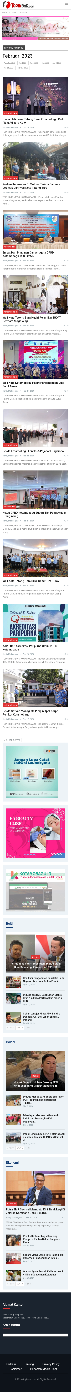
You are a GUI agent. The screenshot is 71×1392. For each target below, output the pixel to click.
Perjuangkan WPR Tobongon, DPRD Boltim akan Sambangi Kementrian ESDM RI (36, 965)
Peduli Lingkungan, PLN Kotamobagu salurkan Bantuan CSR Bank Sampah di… (44, 1137)
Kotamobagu (10, 113)
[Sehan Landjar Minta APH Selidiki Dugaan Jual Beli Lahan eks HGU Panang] (13, 1017)
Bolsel (35, 1076)
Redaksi (11, 1364)
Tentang (29, 1364)
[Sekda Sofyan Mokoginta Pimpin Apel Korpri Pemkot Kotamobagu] (35, 688)
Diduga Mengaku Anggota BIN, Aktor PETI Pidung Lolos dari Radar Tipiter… (43, 1099)
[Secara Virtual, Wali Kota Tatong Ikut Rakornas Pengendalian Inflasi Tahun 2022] (13, 1258)
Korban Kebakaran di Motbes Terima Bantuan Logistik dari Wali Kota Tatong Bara (31, 186)
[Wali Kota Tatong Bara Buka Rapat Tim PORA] (35, 558)
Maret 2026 (8, 68)
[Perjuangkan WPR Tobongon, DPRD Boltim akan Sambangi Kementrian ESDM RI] (35, 952)
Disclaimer (15, 1369)
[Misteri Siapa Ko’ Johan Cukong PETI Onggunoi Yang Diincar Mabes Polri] (35, 1071)
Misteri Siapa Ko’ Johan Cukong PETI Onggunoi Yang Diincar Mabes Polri (35, 1084)
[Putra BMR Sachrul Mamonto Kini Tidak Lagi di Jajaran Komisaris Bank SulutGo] (35, 1188)
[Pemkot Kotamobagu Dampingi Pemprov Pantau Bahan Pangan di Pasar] (13, 1240)
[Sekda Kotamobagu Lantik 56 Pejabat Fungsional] (35, 428)
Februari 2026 (22, 68)
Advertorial (9, 247)
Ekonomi (11, 1204)
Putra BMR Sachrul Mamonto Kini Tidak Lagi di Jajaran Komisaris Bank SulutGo (35, 1211)
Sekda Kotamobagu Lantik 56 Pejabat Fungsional (33, 451)
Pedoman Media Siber (43, 1369)
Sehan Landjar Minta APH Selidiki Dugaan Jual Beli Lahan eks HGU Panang (41, 1016)
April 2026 (57, 63)
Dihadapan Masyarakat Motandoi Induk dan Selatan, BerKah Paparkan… (41, 1118)
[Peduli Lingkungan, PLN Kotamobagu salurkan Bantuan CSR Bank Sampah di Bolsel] (13, 1137)
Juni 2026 (34, 63)
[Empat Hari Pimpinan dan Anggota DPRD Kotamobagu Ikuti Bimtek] (35, 229)
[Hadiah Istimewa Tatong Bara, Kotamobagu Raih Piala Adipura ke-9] (35, 96)
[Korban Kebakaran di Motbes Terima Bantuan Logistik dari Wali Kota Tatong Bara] (35, 161)
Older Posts (13, 740)
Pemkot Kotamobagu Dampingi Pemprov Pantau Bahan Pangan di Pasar (42, 1239)
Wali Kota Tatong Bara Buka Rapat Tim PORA (31, 581)
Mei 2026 (45, 63)
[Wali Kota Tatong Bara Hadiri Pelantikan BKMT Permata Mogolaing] (35, 294)
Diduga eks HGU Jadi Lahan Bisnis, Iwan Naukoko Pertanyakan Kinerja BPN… (42, 998)
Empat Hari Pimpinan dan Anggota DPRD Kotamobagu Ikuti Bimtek (28, 254)
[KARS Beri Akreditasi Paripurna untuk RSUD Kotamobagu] (35, 623)
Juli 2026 (22, 63)
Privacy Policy (51, 1364)
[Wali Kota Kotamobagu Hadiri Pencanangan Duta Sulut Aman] (35, 359)
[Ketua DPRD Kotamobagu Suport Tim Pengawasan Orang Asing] (35, 489)
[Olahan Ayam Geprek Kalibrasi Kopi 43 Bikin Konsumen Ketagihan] (13, 1275)
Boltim (35, 957)
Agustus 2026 (9, 63)
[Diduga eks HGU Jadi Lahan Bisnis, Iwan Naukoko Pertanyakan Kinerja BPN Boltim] (13, 998)
